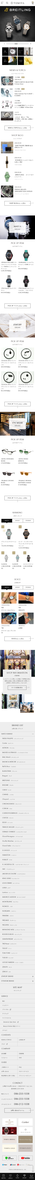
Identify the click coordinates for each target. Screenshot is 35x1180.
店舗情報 (21, 1053)
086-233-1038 (21, 1099)
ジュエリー (5, 1005)
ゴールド (4, 1030)
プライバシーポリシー (25, 1075)
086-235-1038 (21, 1094)
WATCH (7, 520)
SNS (20, 1057)
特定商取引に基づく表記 (8, 1075)
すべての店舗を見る (17, 687)
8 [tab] (27, 44)
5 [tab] (19, 44)
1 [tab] (7, 44)
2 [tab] (10, 44)
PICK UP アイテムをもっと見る (17, 306)
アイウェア (5, 1013)
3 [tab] (13, 44)
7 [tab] (24, 44)
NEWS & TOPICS (6, 1040)
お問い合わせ (5, 1071)
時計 (3, 1001)
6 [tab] (21, 44)
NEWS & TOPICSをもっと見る (17, 128)
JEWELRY (17, 520)
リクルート (4, 1057)
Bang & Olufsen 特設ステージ (11, 1026)
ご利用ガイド (5, 1067)
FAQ (20, 1067)
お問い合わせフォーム (17, 1110)
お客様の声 (22, 1040)
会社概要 (3, 1053)
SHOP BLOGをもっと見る (17, 203)
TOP (33, 1171)
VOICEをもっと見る (17, 638)
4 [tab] (16, 44)
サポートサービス (24, 1071)
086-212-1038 (21, 1104)
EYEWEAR (28, 520)
